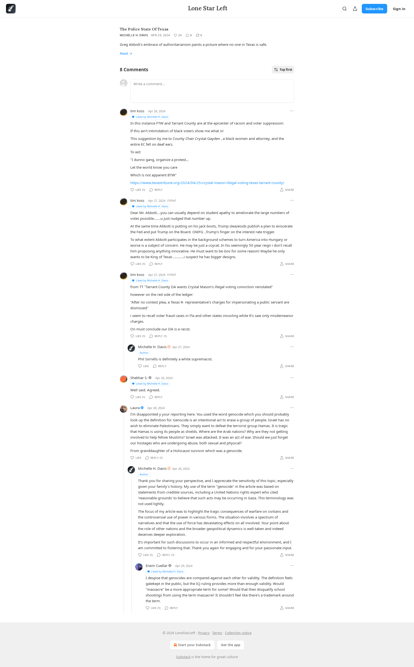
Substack (183, 657)
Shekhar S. (139, 377)
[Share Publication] (355, 8)
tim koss (137, 110)
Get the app (230, 645)
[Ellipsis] (292, 111)
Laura (135, 407)
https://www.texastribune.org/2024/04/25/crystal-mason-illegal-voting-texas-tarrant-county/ (207, 182)
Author (144, 352)
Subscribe (374, 8)
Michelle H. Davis (134, 35)
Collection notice (238, 633)
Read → (126, 53)
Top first (286, 69)
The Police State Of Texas (144, 29)
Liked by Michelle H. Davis (152, 117)
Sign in (399, 8)
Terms (217, 633)
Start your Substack (194, 645)
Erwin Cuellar (156, 565)
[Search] (344, 8)
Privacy (203, 633)
